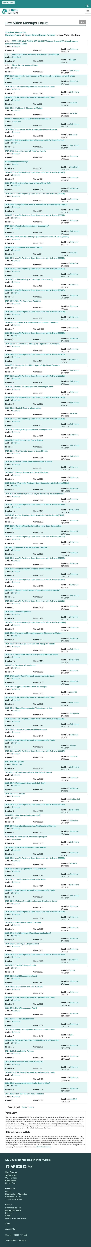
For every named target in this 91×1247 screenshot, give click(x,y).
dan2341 (73, 253)
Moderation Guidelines (44, 1147)
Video (7, 1216)
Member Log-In (8, 2)
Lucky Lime (74, 713)
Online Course (11, 1178)
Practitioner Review (13, 1197)
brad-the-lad (75, 799)
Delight (73, 60)
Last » (31, 1107)
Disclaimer (22, 1240)
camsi (72, 971)
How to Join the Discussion (16, 1194)
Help (82, 22)
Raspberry (74, 167)
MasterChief (17, 764)
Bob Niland (74, 70)
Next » (24, 1107)
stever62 (73, 863)
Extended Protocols (13, 1208)
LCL (71, 1035)
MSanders (74, 821)
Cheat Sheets (10, 1180)
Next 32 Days (10, 1183)
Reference (16, 46)
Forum (7, 1191)
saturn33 (73, 692)
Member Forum (13, 35)
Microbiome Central (13, 1210)
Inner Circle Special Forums (40, 35)
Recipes (8, 1213)
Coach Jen (16, 121)
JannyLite (74, 756)
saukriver (73, 103)
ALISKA (73, 745)
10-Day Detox (10, 1175)
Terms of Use (10, 1240)
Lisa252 (15, 164)
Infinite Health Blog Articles (16, 1218)
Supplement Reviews (13, 1199)
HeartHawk (16, 57)
